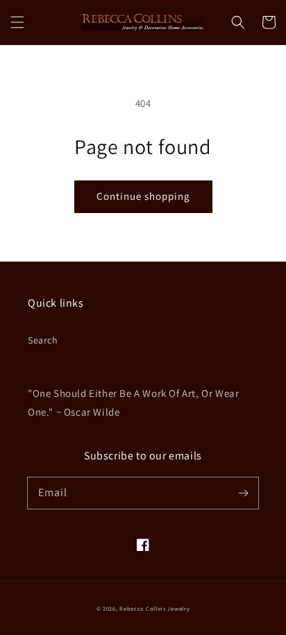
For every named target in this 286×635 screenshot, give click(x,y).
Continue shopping (143, 196)
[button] (17, 22)
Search (43, 340)
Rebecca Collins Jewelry (154, 608)
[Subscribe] (243, 492)
